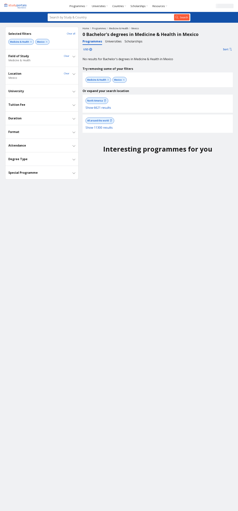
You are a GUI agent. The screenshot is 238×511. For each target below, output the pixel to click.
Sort (226, 49)
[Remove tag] (31, 42)
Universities (99, 6)
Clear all (71, 33)
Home (86, 28)
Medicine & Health (118, 28)
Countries (118, 6)
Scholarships (138, 6)
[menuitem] (79, 6)
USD (86, 49)
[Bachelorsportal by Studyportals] (16, 6)
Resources (158, 6)
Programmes (77, 6)
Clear (66, 56)
